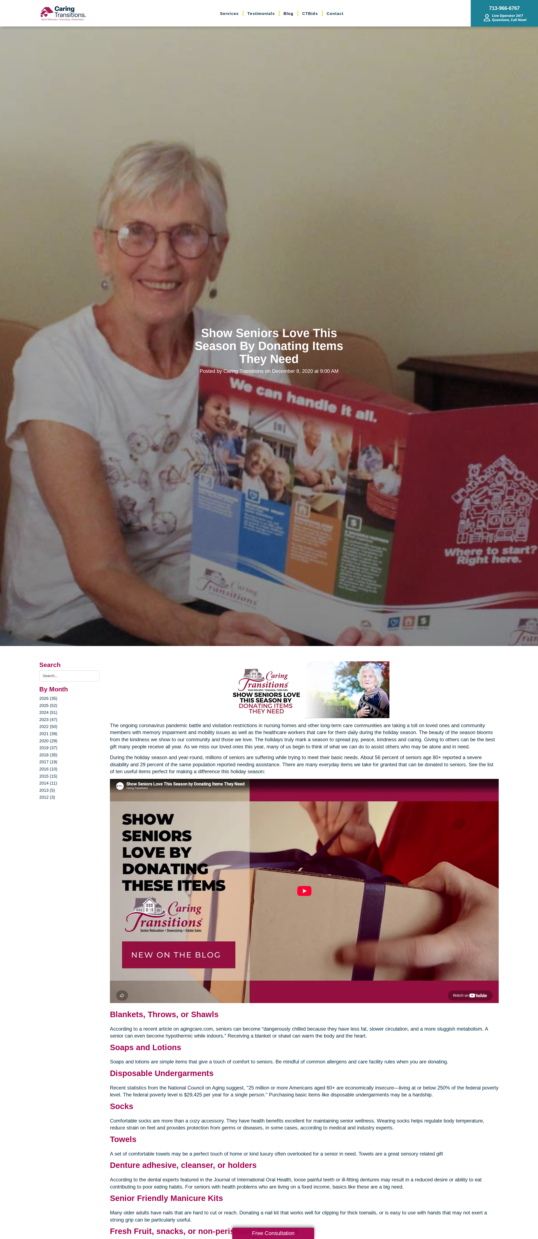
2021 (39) (48, 733)
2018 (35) (48, 755)
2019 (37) (48, 747)
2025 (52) (48, 705)
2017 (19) (48, 762)
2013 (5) (47, 790)
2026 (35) (48, 698)
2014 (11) (48, 783)
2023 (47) (48, 719)
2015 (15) (48, 776)
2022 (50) (48, 726)
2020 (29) (48, 741)
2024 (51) (48, 712)
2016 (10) (48, 769)
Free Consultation (273, 1233)
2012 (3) (47, 797)
